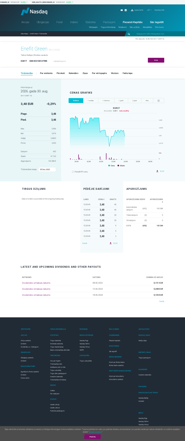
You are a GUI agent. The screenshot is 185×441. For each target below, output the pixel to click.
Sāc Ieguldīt (157, 22)
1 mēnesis (106, 100)
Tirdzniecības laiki (56, 364)
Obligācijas (43, 22)
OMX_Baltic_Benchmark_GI (41, 2)
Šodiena (76, 100)
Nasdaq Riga (84, 341)
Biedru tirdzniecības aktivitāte (60, 350)
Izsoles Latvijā (54, 404)
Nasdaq (34, 11)
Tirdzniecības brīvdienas (58, 380)
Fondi (59, 22)
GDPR (82, 350)
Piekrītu (92, 437)
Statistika (90, 22)
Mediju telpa (143, 341)
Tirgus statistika (55, 341)
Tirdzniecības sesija (28, 169)
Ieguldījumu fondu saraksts (30, 372)
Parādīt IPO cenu (81, 172)
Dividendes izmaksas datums (36, 283)
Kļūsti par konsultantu (116, 376)
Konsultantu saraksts (116, 379)
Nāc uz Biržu (135, 27)
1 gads (121, 100)
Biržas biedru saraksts (116, 365)
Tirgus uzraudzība (86, 361)
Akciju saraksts (26, 341)
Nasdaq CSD (159, 10)
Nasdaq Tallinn (85, 344)
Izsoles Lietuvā (55, 408)
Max (147, 100)
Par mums (159, 27)
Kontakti (141, 401)
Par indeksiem (54, 394)
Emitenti (23, 344)
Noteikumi (123, 27)
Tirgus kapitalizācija (56, 347)
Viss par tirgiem (55, 361)
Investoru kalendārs (56, 377)
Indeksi (74, 22)
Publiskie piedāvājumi (57, 411)
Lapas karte (138, 10)
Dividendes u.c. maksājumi (30, 347)
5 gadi (135, 100)
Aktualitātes (147, 27)
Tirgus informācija (108, 27)
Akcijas (25, 22)
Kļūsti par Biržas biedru (117, 362)
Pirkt (156, 60)
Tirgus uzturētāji (55, 370)
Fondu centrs (25, 378)
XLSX (162, 171)
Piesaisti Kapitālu (132, 22)
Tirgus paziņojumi (145, 358)
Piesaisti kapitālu (114, 341)
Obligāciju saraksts (27, 358)
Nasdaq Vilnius (85, 347)
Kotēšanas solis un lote (57, 367)
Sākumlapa (24, 34)
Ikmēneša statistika (56, 344)
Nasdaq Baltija (143, 398)
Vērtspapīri (93, 27)
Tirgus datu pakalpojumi (58, 373)
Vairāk (84, 243)
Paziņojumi (109, 22)
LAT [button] (148, 10)
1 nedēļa (91, 100)
